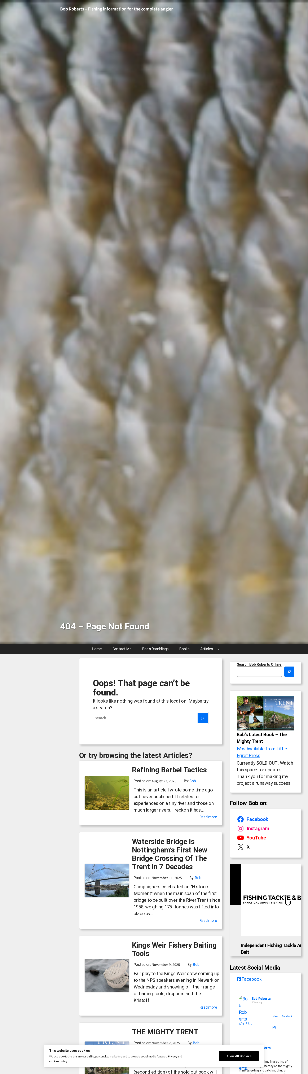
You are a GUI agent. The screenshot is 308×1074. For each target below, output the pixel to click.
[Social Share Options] (274, 1044)
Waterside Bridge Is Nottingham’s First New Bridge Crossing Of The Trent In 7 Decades (169, 854)
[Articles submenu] (218, 649)
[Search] (203, 718)
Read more (208, 817)
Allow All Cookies (238, 1056)
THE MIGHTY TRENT (165, 1032)
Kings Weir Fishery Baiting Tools (174, 949)
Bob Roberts (261, 1015)
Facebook (251, 995)
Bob (192, 781)
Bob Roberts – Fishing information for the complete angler (116, 9)
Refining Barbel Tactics (169, 770)
